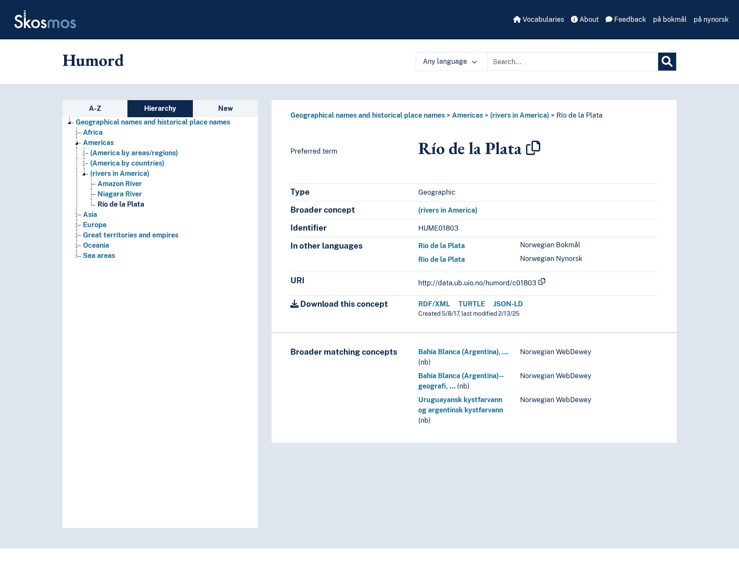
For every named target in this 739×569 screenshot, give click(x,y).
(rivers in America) (119, 173)
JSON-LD (508, 304)
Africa (93, 132)
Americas (98, 143)
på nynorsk (711, 19)
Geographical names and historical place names (153, 122)
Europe (94, 225)
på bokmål (670, 19)
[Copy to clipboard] (533, 148)
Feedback (629, 19)
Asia (90, 214)
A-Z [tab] (95, 108)
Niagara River (120, 194)
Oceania (96, 245)
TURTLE (471, 304)
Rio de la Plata (441, 246)
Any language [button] (446, 61)
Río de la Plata (121, 204)
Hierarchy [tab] (160, 108)
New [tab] (225, 108)
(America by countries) (127, 163)
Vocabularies (542, 19)
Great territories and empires (130, 235)
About (588, 19)
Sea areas (99, 256)
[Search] (667, 61)
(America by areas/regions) (134, 153)
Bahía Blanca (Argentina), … (463, 352)
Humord (93, 60)
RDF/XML (434, 304)
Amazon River (120, 184)
